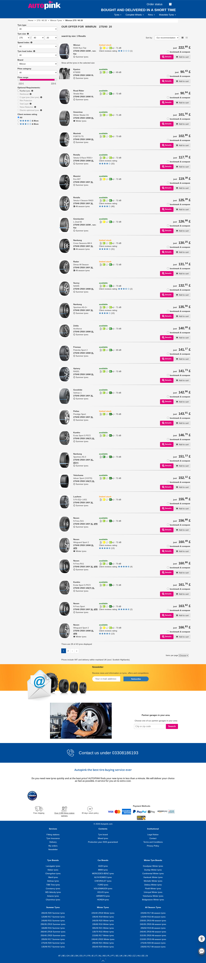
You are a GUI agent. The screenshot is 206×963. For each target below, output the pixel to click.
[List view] (182, 37)
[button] (201, 938)
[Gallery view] (186, 37)
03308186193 (124, 752)
